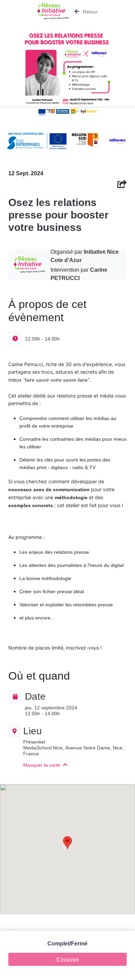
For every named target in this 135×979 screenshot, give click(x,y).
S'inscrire (67, 959)
